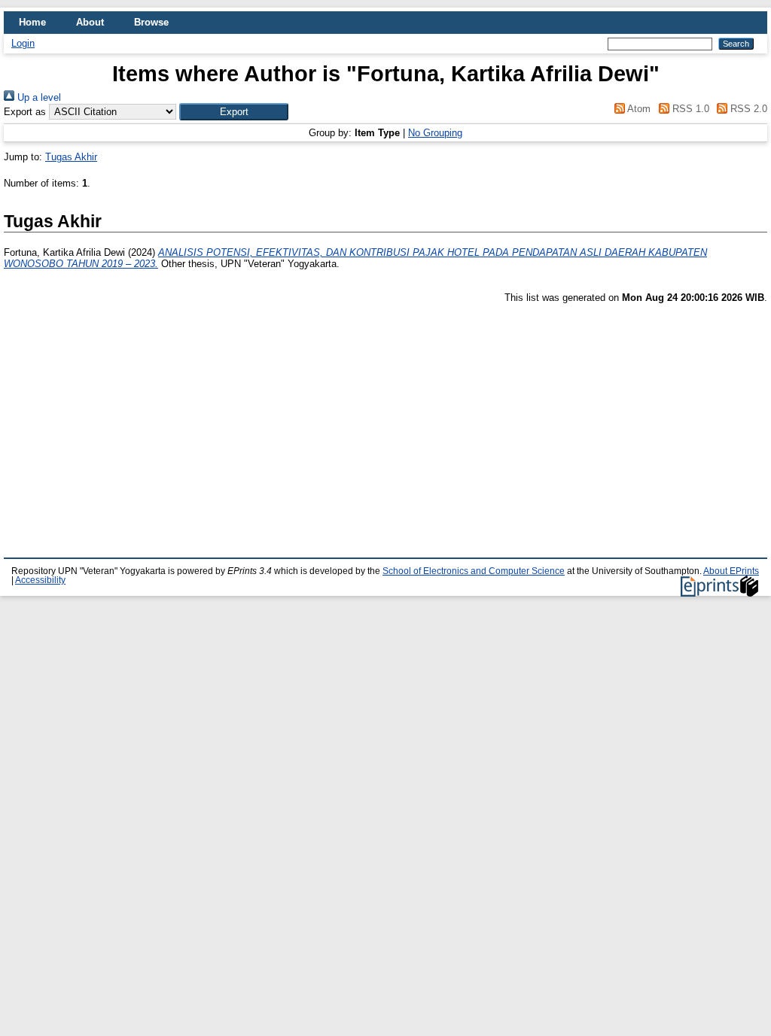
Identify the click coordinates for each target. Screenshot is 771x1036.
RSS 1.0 (689, 108)
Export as (25, 111)
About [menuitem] (90, 22)
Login (23, 43)
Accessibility (40, 580)
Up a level (37, 97)
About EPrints (731, 571)
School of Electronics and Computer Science (473, 571)
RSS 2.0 (747, 108)
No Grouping (435, 132)
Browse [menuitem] (151, 22)
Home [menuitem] (32, 22)
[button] (233, 111)
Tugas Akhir (71, 157)
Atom (638, 108)
